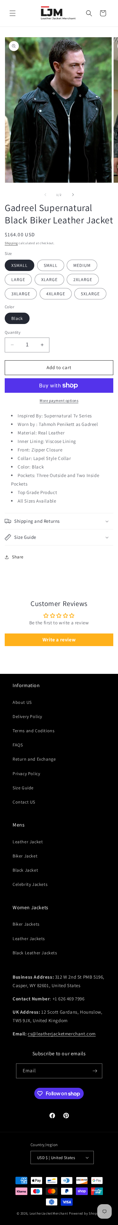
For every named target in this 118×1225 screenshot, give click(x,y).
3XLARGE (20, 294)
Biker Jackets (26, 924)
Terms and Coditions (33, 730)
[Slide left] (45, 195)
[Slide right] (73, 195)
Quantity (12, 332)
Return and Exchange (34, 759)
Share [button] (18, 557)
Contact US (24, 802)
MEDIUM (82, 265)
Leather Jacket (28, 842)
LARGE (18, 279)
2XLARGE (82, 279)
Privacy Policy (26, 773)
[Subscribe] (95, 1070)
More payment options (59, 400)
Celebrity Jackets (30, 884)
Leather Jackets (29, 938)
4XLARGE (55, 294)
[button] (13, 13)
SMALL (51, 265)
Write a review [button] (59, 639)
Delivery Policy (27, 716)
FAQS (18, 745)
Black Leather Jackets (35, 953)
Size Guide (23, 788)
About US (22, 702)
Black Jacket (25, 870)
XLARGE (49, 279)
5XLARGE (90, 294)
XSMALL (19, 265)
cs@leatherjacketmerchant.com (62, 1034)
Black (17, 318)
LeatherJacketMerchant (49, 1213)
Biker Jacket (25, 856)
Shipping (11, 243)
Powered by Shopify (85, 1213)
